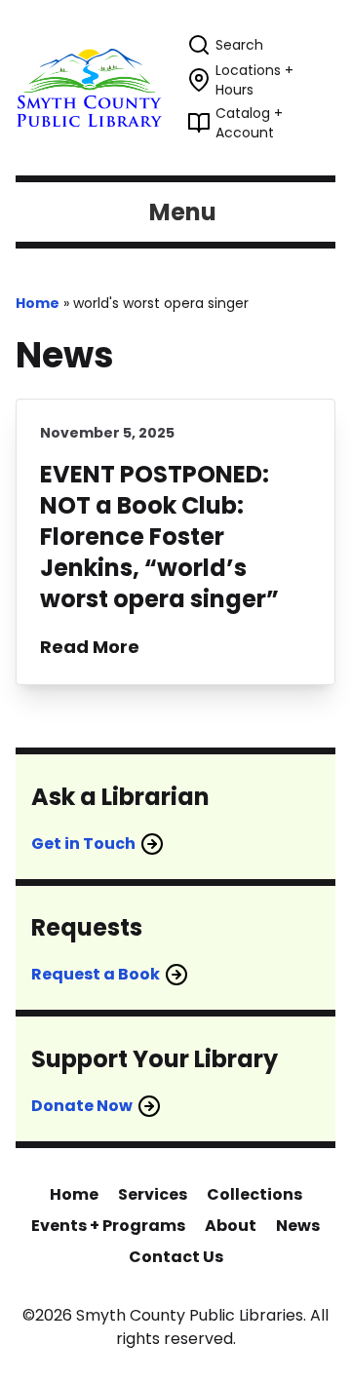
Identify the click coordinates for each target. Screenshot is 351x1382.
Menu (182, 212)
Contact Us (176, 1257)
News (298, 1225)
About (230, 1225)
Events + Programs (108, 1225)
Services (152, 1194)
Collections (254, 1194)
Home (37, 303)
